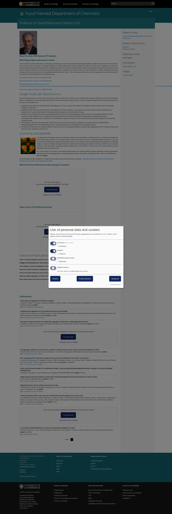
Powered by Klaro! (115, 284)
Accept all (115, 279)
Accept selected (85, 279)
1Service (61, 254)
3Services (61, 246)
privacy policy (67, 236)
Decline (55, 279)
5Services (61, 261)
